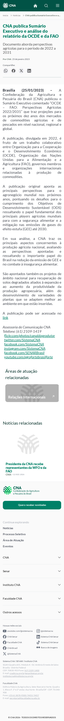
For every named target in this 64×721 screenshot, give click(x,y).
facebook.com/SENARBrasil (24, 352)
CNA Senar (12, 636)
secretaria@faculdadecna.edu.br (25, 698)
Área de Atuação (13, 540)
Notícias (16, 15)
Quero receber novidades (32, 504)
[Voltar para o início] (35, 5)
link (5, 317)
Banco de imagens (49, 647)
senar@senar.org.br (34, 673)
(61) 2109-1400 (31, 670)
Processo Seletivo (14, 534)
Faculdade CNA (14, 642)
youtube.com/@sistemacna (20, 631)
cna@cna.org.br (17, 673)
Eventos (8, 546)
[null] (6, 71)
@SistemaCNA (14, 653)
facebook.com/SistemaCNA (24, 344)
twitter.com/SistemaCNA (22, 340)
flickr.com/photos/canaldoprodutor (29, 335)
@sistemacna (47, 631)
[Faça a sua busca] (46, 5)
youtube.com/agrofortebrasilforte (28, 357)
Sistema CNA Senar (49, 636)
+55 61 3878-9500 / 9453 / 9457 (24, 695)
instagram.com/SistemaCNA (24, 348)
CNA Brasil (12, 648)
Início (5, 15)
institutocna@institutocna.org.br (18, 676)
